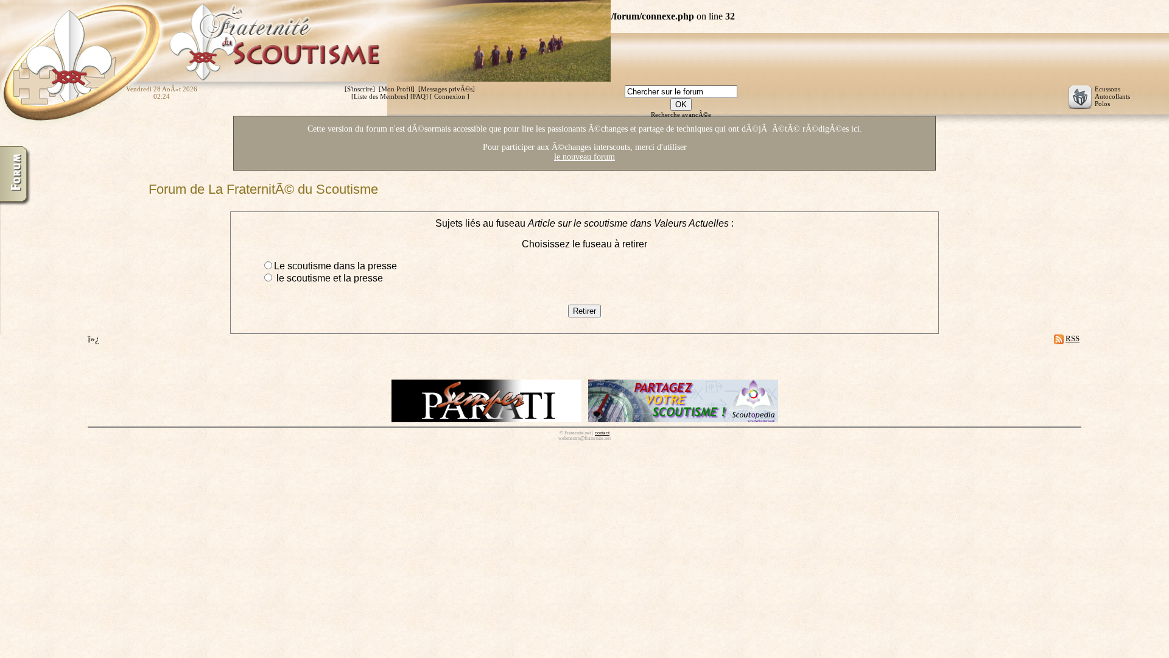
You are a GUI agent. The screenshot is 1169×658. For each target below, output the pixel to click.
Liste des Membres (380, 96)
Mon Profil (396, 89)
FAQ (419, 96)
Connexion (449, 96)
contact (602, 433)
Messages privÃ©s (446, 89)
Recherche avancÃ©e (681, 114)
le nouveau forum (584, 156)
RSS (1072, 338)
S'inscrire (360, 89)
